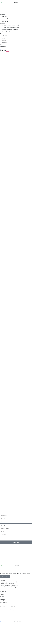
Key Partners (5, 21)
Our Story (4, 16)
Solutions (2, 23)
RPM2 (3, 38)
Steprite (4, 40)
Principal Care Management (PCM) (10, 27)
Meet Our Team (6, 19)
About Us (2, 14)
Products (2, 33)
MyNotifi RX (5, 35)
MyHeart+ (4, 42)
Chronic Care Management (8, 32)
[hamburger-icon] (1, 11)
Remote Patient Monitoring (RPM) (10, 25)
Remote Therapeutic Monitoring (10, 29)
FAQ (1, 44)
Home (1, 13)
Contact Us (3, 46)
